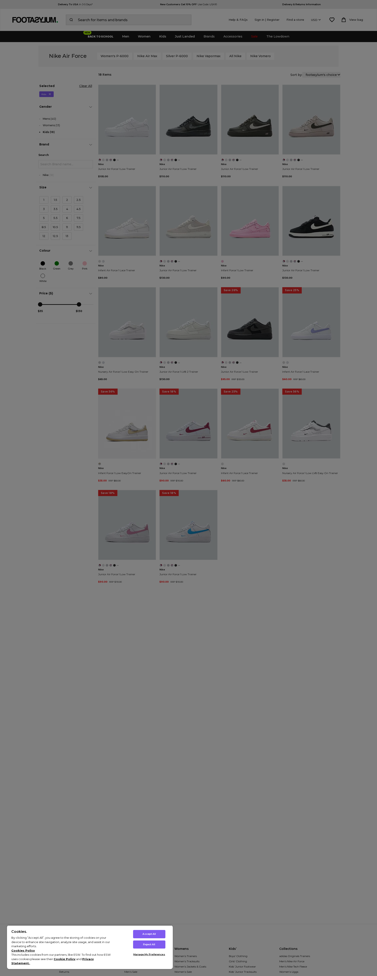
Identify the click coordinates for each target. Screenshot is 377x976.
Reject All (149, 944)
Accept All (149, 933)
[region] (90, 947)
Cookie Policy (64, 959)
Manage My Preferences (149, 954)
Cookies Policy (23, 950)
